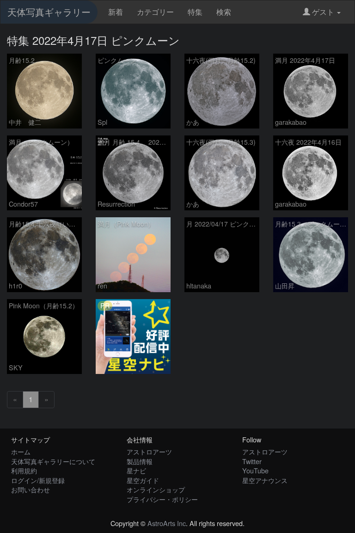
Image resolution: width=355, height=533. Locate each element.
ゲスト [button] (323, 11)
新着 (115, 11)
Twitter (252, 461)
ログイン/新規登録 (38, 480)
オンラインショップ (156, 489)
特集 (195, 11)
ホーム (21, 451)
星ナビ (136, 470)
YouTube (255, 470)
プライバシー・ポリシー (162, 499)
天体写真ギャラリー (49, 11)
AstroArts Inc (166, 523)
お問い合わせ (30, 489)
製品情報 (140, 461)
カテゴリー (155, 11)
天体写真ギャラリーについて (53, 461)
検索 (223, 11)
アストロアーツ (149, 451)
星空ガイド (143, 480)
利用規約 (24, 470)
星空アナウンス (265, 480)
